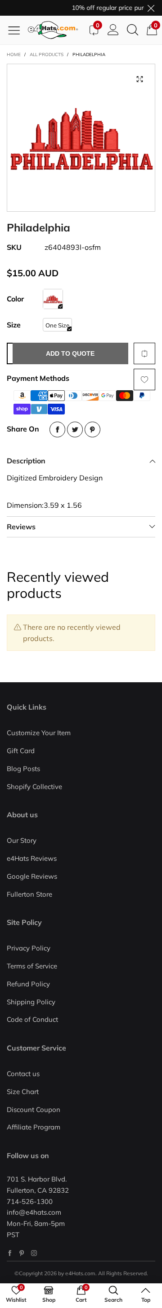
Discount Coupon (33, 1109)
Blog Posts (23, 768)
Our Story (21, 840)
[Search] (132, 30)
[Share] (57, 429)
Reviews (21, 526)
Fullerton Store (29, 894)
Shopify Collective (34, 786)
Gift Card (21, 750)
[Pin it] (92, 429)
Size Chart (23, 1091)
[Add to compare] (144, 353)
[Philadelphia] (81, 137)
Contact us (23, 1073)
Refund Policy (28, 984)
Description (26, 460)
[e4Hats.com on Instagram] (34, 1253)
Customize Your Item (39, 732)
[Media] (139, 79)
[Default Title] (53, 299)
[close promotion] (151, 8)
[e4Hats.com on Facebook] (9, 1253)
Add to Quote (70, 353)
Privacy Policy (28, 948)
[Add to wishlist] (144, 379)
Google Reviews (32, 876)
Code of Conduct (32, 1019)
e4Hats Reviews (32, 858)
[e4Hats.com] (56, 30)
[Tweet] (75, 429)
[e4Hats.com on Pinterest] (22, 1253)
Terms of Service (32, 966)
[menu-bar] (17, 30)
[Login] (113, 30)
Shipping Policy (31, 1002)
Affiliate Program (33, 1127)
